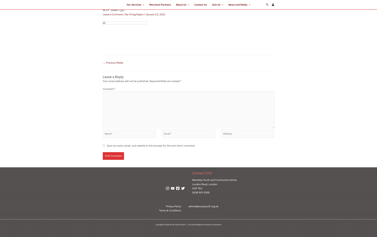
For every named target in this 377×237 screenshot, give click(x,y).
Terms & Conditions (170, 210)
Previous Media (113, 62)
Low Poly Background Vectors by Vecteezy (204, 224)
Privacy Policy (173, 206)
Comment (109, 89)
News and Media (237, 4)
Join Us (216, 4)
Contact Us (200, 4)
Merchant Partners (160, 4)
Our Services (134, 4)
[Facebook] (178, 188)
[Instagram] (167, 188)
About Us (181, 4)
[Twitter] (183, 188)
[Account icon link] (273, 4)
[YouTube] (173, 188)
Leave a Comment (113, 14)
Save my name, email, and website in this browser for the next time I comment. (151, 145)
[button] (142, 4)
